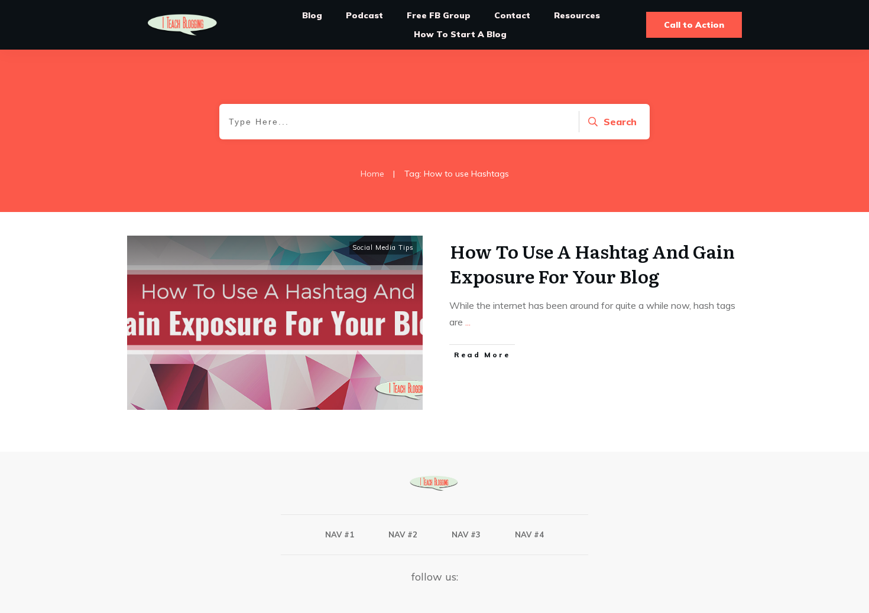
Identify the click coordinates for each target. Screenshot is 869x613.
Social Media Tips (383, 247)
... (468, 322)
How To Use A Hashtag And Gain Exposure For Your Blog (592, 263)
